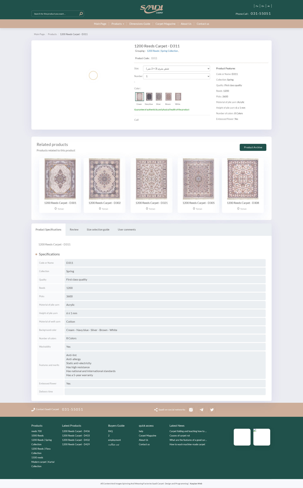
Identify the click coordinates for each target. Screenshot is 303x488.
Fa (257, 6)
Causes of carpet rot (180, 435)
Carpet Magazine (166, 23)
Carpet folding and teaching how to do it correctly (190, 431)
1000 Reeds (37, 435)
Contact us (203, 23)
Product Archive (253, 147)
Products (52, 34)
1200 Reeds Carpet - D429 (76, 444)
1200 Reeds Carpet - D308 (243, 202)
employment (114, 440)
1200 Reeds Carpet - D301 (60, 202)
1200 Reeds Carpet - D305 (199, 202)
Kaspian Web (196, 483)
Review (74, 229)
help (141, 431)
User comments (127, 229)
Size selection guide (98, 229)
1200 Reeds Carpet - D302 (105, 202)
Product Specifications (48, 229)
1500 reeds (37, 457)
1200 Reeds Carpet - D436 (76, 431)
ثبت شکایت (113, 444)
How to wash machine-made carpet (187, 444)
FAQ (110, 431)
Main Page (100, 23)
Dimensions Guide (139, 23)
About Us (186, 23)
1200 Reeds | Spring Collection (162, 50)
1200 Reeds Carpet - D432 (76, 440)
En (263, 6)
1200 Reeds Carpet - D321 (152, 202)
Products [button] (117, 23)
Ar (269, 6)
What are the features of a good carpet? (189, 440)
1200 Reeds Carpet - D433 (76, 435)
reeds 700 (36, 431)
